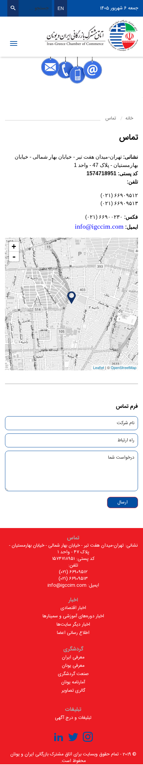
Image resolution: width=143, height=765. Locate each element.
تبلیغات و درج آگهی (73, 718)
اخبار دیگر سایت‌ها (73, 624)
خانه (129, 118)
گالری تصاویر (73, 690)
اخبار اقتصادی (73, 608)
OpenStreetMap (123, 367)
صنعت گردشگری (73, 674)
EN (61, 8)
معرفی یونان (73, 665)
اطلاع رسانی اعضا (73, 633)
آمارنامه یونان (73, 682)
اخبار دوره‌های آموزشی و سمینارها (73, 616)
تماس (110, 118)
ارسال (122, 502)
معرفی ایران (73, 657)
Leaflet (98, 367)
